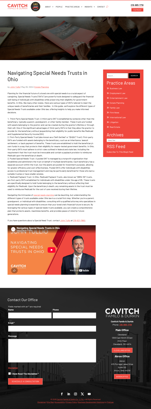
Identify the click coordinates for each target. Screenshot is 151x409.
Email (11, 323)
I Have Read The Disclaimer (25, 373)
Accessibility (60, 402)
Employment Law (117, 93)
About (48, 7)
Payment (137, 10)
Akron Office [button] (122, 376)
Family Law (115, 107)
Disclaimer (13, 367)
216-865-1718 (137, 5)
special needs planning (44, 195)
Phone (56, 309)
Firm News (114, 112)
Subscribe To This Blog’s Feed (120, 152)
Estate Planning (41, 87)
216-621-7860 (79, 220)
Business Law (116, 88)
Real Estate (115, 127)
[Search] (107, 6)
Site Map (50, 402)
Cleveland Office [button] (122, 350)
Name (11, 309)
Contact (101, 7)
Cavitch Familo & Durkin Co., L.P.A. (70, 399)
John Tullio (15, 87)
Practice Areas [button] (72, 7)
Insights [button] (88, 7)
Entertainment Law (118, 98)
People (59, 7)
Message (12, 336)
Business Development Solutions (91, 402)
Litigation (114, 122)
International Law (118, 117)
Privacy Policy (71, 402)
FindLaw (110, 402)
